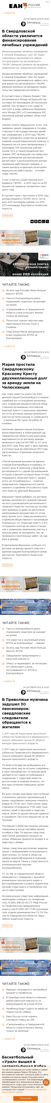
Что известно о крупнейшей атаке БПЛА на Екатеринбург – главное (25, 641)
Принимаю (26, 1098)
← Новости (8, 13)
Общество (7, 215)
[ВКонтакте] (32, 221)
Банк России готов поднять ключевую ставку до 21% (21, 1018)
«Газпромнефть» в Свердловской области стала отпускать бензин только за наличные (25, 313)
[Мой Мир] (43, 221)
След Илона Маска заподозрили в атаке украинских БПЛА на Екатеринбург (25, 335)
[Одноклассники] (36, 221)
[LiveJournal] (47, 221)
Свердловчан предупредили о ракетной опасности (23, 657)
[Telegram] (39, 221)
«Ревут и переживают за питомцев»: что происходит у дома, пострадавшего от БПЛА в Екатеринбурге (27, 668)
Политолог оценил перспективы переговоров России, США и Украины (24, 324)
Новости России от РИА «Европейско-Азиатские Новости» (18, 6)
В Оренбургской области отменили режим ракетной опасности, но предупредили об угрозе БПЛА (26, 1001)
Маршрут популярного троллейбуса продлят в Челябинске (26, 991)
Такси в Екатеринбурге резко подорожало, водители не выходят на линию (26, 301)
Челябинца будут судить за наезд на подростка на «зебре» (26, 1010)
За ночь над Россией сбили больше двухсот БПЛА (26, 292)
